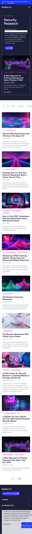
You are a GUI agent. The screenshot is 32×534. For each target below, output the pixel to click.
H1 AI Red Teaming (22, 252)
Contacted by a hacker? (9, 493)
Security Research (21, 72)
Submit (8, 48)
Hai (18, 413)
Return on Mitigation (10, 72)
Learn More (10, 3)
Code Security (6, 210)
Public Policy (6, 370)
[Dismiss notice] (29, 2)
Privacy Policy (14, 35)
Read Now (7, 92)
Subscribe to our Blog (11, 29)
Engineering (21, 106)
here (13, 43)
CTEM (13, 106)
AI (7, 106)
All (3, 106)
